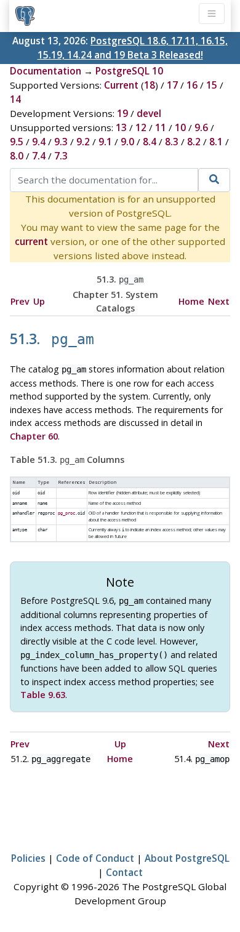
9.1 (105, 141)
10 (180, 127)
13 (121, 127)
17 (172, 85)
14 (15, 99)
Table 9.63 (42, 695)
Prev (20, 301)
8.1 (216, 141)
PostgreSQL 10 (129, 71)
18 (149, 85)
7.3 (61, 156)
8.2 (194, 141)
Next (219, 301)
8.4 (149, 141)
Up (39, 301)
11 (160, 127)
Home (191, 301)
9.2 (83, 141)
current (31, 241)
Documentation (45, 71)
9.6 (201, 127)
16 (192, 85)
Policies (28, 858)
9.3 (61, 141)
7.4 (39, 156)
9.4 (39, 141)
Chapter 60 (34, 436)
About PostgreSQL (187, 858)
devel (149, 113)
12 (140, 127)
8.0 (16, 156)
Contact (124, 872)
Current (121, 85)
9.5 (16, 141)
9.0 (127, 141)
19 (122, 113)
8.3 (171, 141)
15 (211, 85)
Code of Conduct (95, 858)
